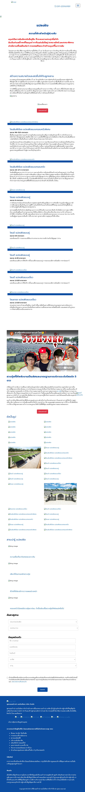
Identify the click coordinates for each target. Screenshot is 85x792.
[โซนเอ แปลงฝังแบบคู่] (42, 190)
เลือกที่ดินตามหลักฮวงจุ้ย (20, 574)
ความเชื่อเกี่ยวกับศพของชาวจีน (22, 556)
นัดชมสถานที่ (42, 110)
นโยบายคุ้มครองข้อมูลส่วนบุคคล (17, 722)
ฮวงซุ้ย (59, 391)
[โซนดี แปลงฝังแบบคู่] (42, 248)
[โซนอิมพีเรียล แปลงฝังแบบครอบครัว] (42, 159)
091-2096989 (63, 6)
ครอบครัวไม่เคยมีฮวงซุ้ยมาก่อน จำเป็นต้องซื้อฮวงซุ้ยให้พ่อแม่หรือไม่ (37, 608)
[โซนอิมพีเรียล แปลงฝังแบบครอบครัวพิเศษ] (42, 122)
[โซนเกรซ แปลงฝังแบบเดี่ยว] (42, 292)
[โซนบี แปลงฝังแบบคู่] (42, 225)
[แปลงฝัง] (24, 422)
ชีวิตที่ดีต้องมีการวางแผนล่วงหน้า (23, 591)
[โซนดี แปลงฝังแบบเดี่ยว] (42, 270)
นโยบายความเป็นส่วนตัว (19, 682)
